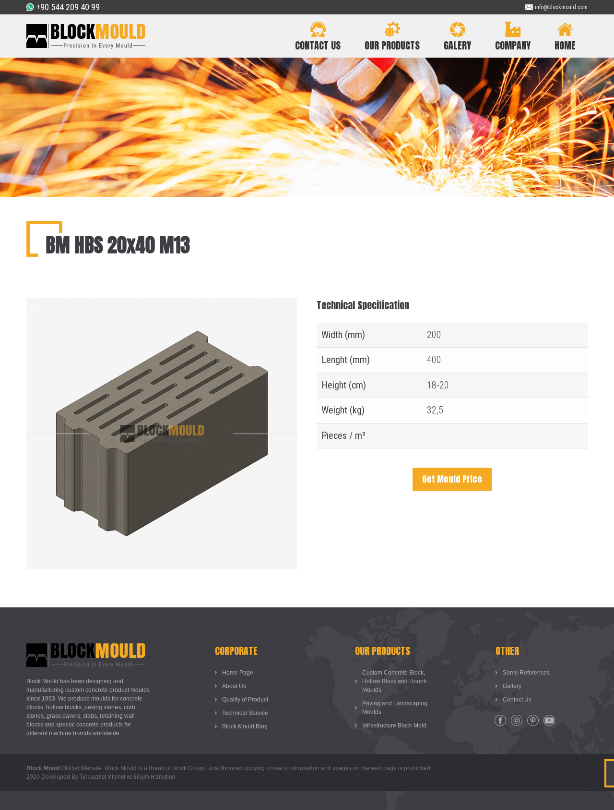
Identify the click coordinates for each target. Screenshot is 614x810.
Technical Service (245, 713)
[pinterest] (533, 720)
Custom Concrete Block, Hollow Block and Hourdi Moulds (394, 681)
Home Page (237, 672)
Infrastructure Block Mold (394, 725)
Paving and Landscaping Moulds (394, 707)
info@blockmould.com (561, 7)
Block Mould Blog (245, 726)
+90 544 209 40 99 (68, 7)
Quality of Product (245, 699)
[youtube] (549, 720)
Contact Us (517, 699)
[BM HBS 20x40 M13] (161, 305)
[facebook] (500, 720)
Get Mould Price (452, 478)
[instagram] (516, 720)
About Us (234, 686)
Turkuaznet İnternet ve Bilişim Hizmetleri (127, 777)
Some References (526, 672)
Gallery (512, 686)
